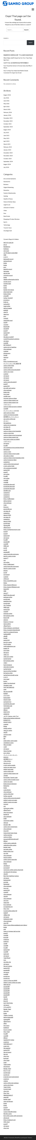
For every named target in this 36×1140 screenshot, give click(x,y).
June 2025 (6, 135)
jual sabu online (8, 849)
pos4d (5, 548)
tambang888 (7, 634)
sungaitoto (7, 462)
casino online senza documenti (12, 369)
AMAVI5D (6, 714)
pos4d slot (6, 1075)
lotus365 (6, 831)
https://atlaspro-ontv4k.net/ (11, 628)
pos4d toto (7, 976)
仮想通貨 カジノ (8, 759)
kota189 (6, 937)
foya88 (6, 335)
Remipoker (6, 884)
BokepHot (6, 785)
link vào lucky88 (8, 691)
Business (6, 184)
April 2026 (6, 106)
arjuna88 (6, 296)
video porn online (8, 656)
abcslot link (7, 273)
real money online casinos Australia (13, 869)
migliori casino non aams (10, 800)
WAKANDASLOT (8, 1095)
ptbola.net (6, 1118)
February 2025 (8, 147)
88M (5, 736)
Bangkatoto (7, 246)
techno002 (7, 304)
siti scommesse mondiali (10, 468)
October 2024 (7, 158)
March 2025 (7, 144)
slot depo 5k (7, 427)
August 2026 (7, 95)
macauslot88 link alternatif (11, 839)
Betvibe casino (8, 1113)
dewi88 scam (7, 490)
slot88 (5, 943)
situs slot (6, 1011)
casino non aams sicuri (10, 767)
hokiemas (6, 248)
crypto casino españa (9, 765)
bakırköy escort (8, 269)
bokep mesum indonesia (10, 783)
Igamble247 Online (9, 1040)
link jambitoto (7, 423)
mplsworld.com (8, 261)
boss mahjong (7, 904)
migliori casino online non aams (12, 982)
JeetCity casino (8, 730)
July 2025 (6, 132)
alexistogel (7, 1109)
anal (5, 929)
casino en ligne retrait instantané (13, 435)
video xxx (6, 654)
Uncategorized (8, 230)
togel (5, 1062)
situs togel (6, 1060)
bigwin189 (6, 326)
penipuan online (8, 597)
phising (6, 570)
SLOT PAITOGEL (8, 1003)
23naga (6, 775)
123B (5, 747)
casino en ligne (8, 837)
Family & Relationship (10, 193)
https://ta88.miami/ (9, 498)
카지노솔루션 (7, 1007)
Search (6, 38)
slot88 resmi (7, 396)
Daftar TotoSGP (8, 298)
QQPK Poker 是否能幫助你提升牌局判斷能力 (16, 63)
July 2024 (6, 167)
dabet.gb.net (7, 984)
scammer (6, 351)
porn (5, 267)
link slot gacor (7, 1052)
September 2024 (8, 161)
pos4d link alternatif (9, 484)
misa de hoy (7, 1066)
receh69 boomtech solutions (11, 339)
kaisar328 (6, 617)
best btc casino (8, 642)
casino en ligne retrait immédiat (12, 431)
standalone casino (9, 742)
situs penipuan (7, 349)
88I (4, 738)
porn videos (7, 753)
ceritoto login (7, 734)
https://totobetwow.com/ (11, 361)
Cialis (5, 505)
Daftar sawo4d (8, 796)
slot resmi (6, 251)
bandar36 (6, 814)
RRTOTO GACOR (8, 242)
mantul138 (7, 332)
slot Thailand (7, 605)
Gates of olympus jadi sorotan (12, 931)
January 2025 (7, 150)
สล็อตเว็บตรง (7, 527)
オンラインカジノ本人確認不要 (12, 363)
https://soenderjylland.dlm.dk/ (12, 630)
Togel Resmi (7, 958)
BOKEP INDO (7, 722)
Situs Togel (7, 1031)
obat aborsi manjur (9, 667)
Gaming (6, 196)
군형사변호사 (7, 761)
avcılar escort (7, 281)
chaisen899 (7, 1019)
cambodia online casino (10, 845)
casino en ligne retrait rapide (11, 453)
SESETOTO (7, 712)
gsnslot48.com (8, 509)
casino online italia (9, 365)
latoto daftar (7, 624)
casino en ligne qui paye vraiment (13, 406)
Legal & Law (7, 204)
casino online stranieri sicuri (11, 779)
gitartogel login (8, 292)
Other (5, 210)
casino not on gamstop (10, 425)
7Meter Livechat (8, 1015)
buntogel (6, 1058)
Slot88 (5, 355)
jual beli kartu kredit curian (11, 675)
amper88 (6, 1097)
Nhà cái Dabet (7, 744)
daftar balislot (7, 501)
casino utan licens (8, 1085)
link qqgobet (7, 1048)
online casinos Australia (10, 859)
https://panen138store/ (10, 585)
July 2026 (6, 98)
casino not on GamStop (10, 347)
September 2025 (8, 126)
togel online (7, 306)
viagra (5, 662)
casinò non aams (8, 367)
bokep (5, 263)
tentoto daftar (8, 857)
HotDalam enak (8, 706)
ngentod (6, 357)
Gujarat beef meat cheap (10, 833)
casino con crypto (8, 371)
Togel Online (7, 1064)
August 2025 (7, 129)
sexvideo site (7, 962)
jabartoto (6, 314)
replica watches (8, 835)
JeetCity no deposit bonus (11, 632)
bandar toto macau (9, 289)
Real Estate (7, 216)
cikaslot (6, 999)
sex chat (6, 853)
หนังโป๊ (5, 732)
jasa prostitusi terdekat (10, 671)
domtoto (6, 757)
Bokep (5, 583)
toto (5, 960)
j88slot (6, 710)
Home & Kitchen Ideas (10, 202)
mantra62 (6, 954)
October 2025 (7, 124)
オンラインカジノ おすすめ (11, 410)
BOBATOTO (7, 720)
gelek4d (6, 310)
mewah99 (6, 328)
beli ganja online (8, 673)
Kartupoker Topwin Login (11, 777)
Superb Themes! (27, 1137)
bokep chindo (7, 294)
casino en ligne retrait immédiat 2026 (14, 458)
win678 (6, 312)
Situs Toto (6, 908)
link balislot (7, 449)
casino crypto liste (9, 433)
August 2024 (7, 164)
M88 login (6, 607)
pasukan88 (7, 542)
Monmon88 (7, 525)
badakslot (6, 1027)
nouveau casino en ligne (10, 398)
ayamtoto (6, 939)
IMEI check (7, 1122)
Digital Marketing (9, 187)
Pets (5, 213)
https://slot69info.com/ (10, 580)
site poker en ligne (9, 456)
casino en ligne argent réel (11, 400)
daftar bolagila (8, 308)
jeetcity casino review (10, 556)
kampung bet (7, 880)
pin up (5, 244)
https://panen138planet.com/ (12, 587)
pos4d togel (7, 1072)
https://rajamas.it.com (10, 1120)
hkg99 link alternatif (9, 595)
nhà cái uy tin (7, 763)
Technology (7, 225)
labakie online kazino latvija (11, 279)
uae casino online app (9, 419)
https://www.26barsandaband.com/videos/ (15, 925)
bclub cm (6, 302)
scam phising (7, 790)
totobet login (7, 283)
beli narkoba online (9, 615)
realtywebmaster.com (9, 646)
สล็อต (5, 1023)
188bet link (7, 915)
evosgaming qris (8, 906)
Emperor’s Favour (8, 622)
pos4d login (7, 523)
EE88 (5, 818)
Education (6, 190)
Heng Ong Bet (7, 751)
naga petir (6, 902)
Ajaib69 (6, 913)
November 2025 (8, 121)
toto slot (6, 888)
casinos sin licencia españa (11, 414)
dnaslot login (7, 699)
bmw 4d (6, 1001)
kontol (5, 681)
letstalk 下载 (7, 824)
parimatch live (7, 701)
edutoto (6, 619)
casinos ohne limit (8, 794)
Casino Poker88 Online (10, 1111)
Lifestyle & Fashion (9, 207)
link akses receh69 (9, 337)
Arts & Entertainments (10, 178)
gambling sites (8, 601)
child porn (6, 578)
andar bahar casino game (10, 740)
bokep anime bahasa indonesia (12, 718)
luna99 (5, 322)
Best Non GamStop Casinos (11, 876)
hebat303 (6, 589)
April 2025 (6, 141)
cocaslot (6, 324)
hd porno (6, 507)
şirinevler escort (8, 275)
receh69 (6, 318)
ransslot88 (7, 708)
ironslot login (7, 1089)
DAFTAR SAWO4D (9, 687)
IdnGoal (6, 822)
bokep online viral (8, 851)
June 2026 (6, 100)
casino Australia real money (11, 554)
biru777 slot (7, 1070)
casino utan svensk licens (10, 826)
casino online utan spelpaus (11, 1083)
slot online (6, 474)
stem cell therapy (8, 1101)
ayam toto (6, 1046)
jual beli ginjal (7, 658)
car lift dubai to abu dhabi (10, 253)
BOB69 (6, 693)
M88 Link (6, 546)
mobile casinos (8, 728)
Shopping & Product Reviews (12, 219)
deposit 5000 (7, 515)
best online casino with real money (13, 1115)
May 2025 (6, 138)
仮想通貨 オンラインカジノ (11, 417)
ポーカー (6, 421)
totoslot (6, 804)
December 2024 (8, 153)
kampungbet (7, 697)
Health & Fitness (8, 199)
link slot (6, 1054)
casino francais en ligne (10, 460)
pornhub (6, 882)
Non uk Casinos (8, 966)
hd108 (5, 997)
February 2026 (8, 112)
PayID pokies (7, 644)
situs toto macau (8, 812)
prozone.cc (7, 300)
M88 (5, 255)
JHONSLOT (7, 865)
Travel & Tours (8, 228)
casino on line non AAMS (10, 980)
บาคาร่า (6, 257)
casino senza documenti (10, 382)
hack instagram (8, 665)
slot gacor (6, 376)
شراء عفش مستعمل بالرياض (11, 716)
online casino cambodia (10, 843)
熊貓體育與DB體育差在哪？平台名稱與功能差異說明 (18, 55)
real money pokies (8, 808)
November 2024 (8, 155)
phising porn (7, 353)
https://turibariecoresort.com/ (12, 529)
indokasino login (8, 919)
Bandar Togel (7, 1009)
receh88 (6, 343)
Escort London (8, 1029)
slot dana (6, 341)
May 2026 (6, 103)
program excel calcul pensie (11, 1077)
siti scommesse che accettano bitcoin (14, 447)
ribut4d (6, 874)
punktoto (6, 941)
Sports (5, 222)
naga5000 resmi (8, 320)
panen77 (6, 558)
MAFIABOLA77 (8, 1044)
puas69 (6, 330)
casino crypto (7, 451)
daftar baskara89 (8, 1017)
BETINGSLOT (7, 345)
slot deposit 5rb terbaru (10, 872)
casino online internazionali (11, 464)
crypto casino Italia (9, 466)
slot (5, 560)
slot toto (6, 900)
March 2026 (7, 109)
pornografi (7, 574)
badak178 (6, 648)
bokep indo (7, 392)
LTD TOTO (7, 695)
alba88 (5, 636)
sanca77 (6, 593)
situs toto (6, 1056)
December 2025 (8, 118)
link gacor (6, 652)
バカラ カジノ (7, 404)
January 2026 (7, 115)
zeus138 (6, 923)
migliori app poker (8, 769)
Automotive (7, 181)
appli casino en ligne (9, 412)
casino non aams (8, 781)
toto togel (6, 394)
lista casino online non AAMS (12, 439)
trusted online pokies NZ (10, 911)
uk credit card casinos (9, 388)
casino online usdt (8, 771)
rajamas (6, 1081)
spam (5, 689)
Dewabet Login (8, 685)
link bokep (6, 271)
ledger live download (9, 683)
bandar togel (7, 847)
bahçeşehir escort (8, 259)
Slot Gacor (6, 1025)
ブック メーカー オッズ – (10, 755)
